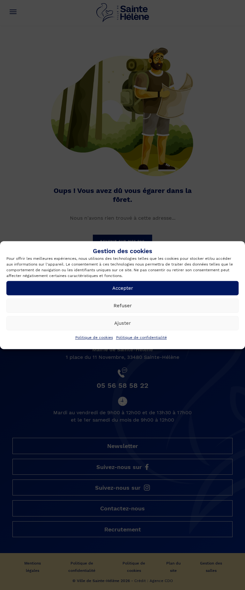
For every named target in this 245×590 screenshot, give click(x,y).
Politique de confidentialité (141, 338)
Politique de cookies (94, 338)
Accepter (122, 288)
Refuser (123, 306)
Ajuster (122, 323)
